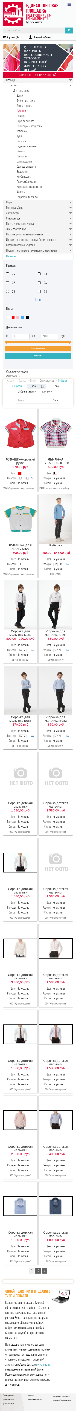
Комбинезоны (24, 176)
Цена (56, 386)
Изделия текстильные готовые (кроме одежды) (31, 240)
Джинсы (21, 116)
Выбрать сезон (26, 391)
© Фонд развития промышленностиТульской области (8, 1400)
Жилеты (21, 151)
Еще (38, 300)
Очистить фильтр (38, 348)
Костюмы (21, 141)
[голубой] (22, 317)
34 (45, 283)
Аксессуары (12, 213)
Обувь (9, 202)
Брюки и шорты (24, 106)
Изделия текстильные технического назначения (31, 250)
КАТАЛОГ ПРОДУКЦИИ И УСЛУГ (35, 75)
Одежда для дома (26, 166)
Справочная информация (61, 1396)
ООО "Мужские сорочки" (20, 832)
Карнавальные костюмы (29, 187)
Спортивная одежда (27, 197)
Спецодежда (13, 218)
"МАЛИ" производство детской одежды (21, 488)
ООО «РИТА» (55, 574)
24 (13, 274)
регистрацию (43, 1364)
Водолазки (22, 172)
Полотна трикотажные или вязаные (24, 234)
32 (13, 283)
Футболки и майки (26, 101)
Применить (38, 355)
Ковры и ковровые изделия (20, 245)
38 (45, 292)
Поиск (55, 400)
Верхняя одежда (25, 121)
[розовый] (17, 317)
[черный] (27, 317)
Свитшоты (22, 156)
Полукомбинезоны (26, 182)
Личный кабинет (41, 37)
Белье (20, 95)
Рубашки (21, 111)
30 (45, 274)
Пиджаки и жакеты (27, 146)
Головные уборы (14, 208)
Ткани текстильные (16, 229)
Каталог (11, 381)
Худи (19, 136)
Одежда (10, 80)
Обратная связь (66, 1400)
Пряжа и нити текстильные (20, 224)
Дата (33, 386)
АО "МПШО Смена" (20, 660)
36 (13, 292)
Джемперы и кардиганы (29, 126)
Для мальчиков (21, 91)
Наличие (45, 391)
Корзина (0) (12, 37)
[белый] (8, 317)
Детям (13, 85)
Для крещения (24, 161)
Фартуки (21, 192)
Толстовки (22, 131)
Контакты (56, 1400)
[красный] (13, 317)
